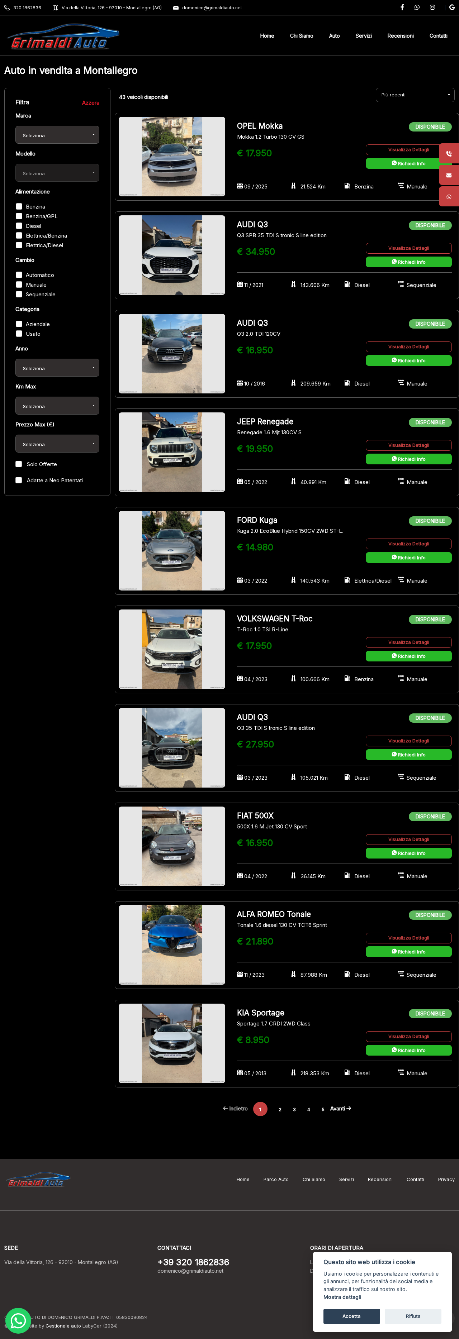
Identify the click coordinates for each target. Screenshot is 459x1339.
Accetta (351, 1316)
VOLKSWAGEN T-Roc (275, 618)
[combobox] (57, 135)
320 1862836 (27, 7)
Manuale (36, 284)
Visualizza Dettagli (408, 149)
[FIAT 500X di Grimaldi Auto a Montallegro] (172, 845)
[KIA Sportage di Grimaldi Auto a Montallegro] (172, 1042)
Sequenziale (41, 294)
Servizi (346, 1179)
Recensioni (380, 1179)
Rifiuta (413, 1316)
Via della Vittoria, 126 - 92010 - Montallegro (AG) (112, 7)
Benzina (35, 206)
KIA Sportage (260, 1012)
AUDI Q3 (252, 224)
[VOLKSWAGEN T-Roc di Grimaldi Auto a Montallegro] (172, 648)
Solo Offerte (41, 464)
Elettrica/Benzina (46, 235)
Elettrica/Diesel (44, 245)
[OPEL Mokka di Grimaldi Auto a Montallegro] (172, 156)
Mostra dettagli (342, 1297)
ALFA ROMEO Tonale (274, 914)
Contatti (415, 1179)
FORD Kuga (257, 520)
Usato (33, 333)
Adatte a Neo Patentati (54, 480)
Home (243, 1179)
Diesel (33, 226)
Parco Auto (276, 1179)
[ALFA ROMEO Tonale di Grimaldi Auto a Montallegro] (172, 944)
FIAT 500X (255, 815)
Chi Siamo (314, 1179)
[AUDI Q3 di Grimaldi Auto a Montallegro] (172, 254)
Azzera (90, 102)
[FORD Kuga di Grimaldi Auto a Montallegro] (172, 550)
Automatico (40, 275)
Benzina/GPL (42, 216)
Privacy (446, 1179)
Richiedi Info (411, 163)
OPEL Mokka (260, 125)
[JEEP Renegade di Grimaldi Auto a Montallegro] (172, 451)
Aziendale (38, 324)
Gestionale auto (63, 1326)
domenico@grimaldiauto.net (212, 7)
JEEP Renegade (265, 421)
